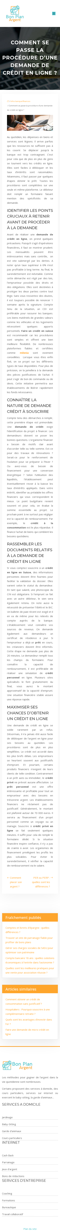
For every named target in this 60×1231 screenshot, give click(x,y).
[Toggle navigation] (54, 13)
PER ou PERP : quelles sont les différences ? (41, 882)
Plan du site (30, 1228)
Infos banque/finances (20, 101)
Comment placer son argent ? (16, 882)
